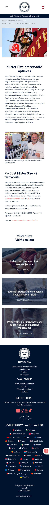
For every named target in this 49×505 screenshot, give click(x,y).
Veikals (24, 372)
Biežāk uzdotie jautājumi (24, 384)
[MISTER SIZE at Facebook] (18, 410)
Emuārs (12, 20)
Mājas (4, 20)
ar (28, 198)
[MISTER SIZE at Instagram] (22, 410)
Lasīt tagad (23, 270)
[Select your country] (43, 7)
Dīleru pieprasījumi (24, 389)
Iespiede (24, 488)
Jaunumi (20, 20)
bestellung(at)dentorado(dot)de (25, 220)
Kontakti (24, 392)
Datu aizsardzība (24, 490)
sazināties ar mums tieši (14, 198)
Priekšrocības (24, 369)
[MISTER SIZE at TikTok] (30, 410)
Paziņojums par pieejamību (24, 485)
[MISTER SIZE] (24, 353)
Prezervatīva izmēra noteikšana (24, 366)
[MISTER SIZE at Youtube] (26, 410)
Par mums (24, 375)
